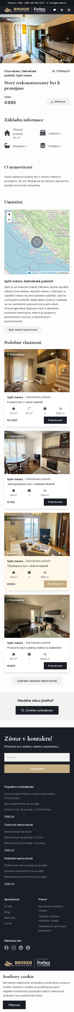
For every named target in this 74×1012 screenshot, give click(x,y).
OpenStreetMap (49, 272)
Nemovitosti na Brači (18, 831)
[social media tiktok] (28, 948)
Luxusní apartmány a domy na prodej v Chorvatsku (30, 796)
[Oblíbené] (54, 10)
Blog (7, 912)
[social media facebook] (6, 948)
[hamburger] (69, 10)
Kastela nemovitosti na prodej (23, 871)
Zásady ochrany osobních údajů (49, 918)
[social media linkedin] (20, 948)
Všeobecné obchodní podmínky (52, 928)
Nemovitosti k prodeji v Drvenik (24, 843)
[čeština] (61, 10)
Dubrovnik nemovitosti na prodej (25, 865)
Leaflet (34, 272)
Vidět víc (9, 816)
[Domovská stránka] (24, 10)
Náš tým (9, 917)
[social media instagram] (13, 948)
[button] (37, 242)
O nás (8, 906)
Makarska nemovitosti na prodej (25, 876)
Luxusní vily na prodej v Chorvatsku (27, 809)
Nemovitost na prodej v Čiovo (23, 837)
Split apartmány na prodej (21, 803)
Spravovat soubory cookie (50, 908)
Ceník (8, 923)
